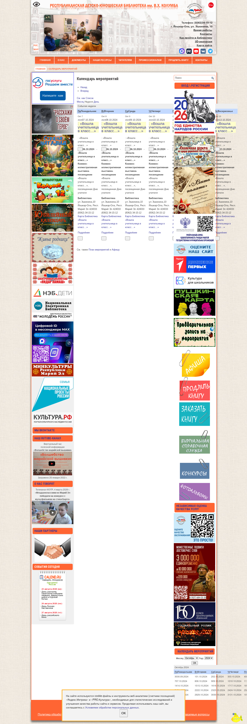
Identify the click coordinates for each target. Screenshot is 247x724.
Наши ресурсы (102, 60)
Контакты (201, 60)
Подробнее (84, 232)
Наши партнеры (45, 531)
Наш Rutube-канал (47, 438)
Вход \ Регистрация (195, 85)
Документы (79, 60)
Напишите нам (52, 95)
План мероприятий (99, 249)
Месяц (80, 101)
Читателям (125, 60)
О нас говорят (44, 484)
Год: (201, 658)
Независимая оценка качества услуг (191, 507)
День (96, 101)
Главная (45, 60)
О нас (61, 60)
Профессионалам (150, 60)
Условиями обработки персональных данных (112, 707)
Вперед (84, 91)
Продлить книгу (178, 60)
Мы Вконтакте (44, 430)
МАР (36, 49)
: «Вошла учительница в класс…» (88, 127)
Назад (83, 87)
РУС (36, 45)
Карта (87, 216)
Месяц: (180, 658)
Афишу (116, 249)
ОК (123, 713)
